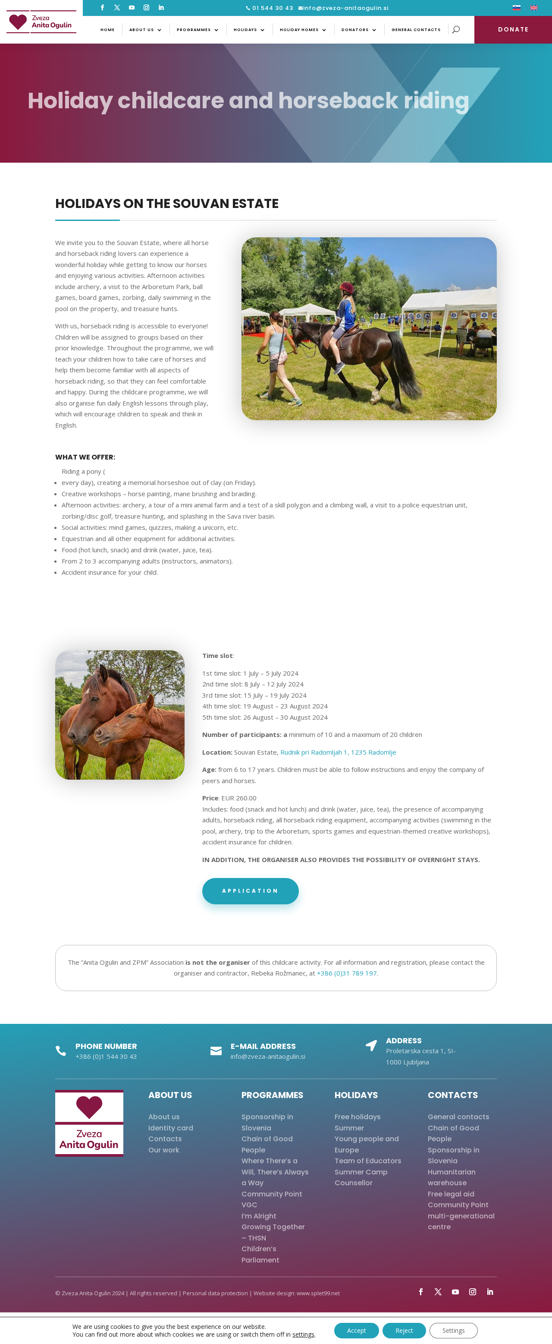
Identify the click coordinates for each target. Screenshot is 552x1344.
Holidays (245, 29)
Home (107, 29)
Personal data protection (215, 1293)
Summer (349, 1128)
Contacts (165, 1139)
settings (303, 1334)
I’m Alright (259, 1216)
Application (250, 890)
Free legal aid (451, 1194)
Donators (355, 29)
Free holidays (358, 1117)
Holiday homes (299, 29)
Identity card (170, 1128)
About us (141, 29)
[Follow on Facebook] (102, 7)
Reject (404, 1330)
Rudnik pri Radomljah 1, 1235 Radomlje (338, 752)
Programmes (194, 29)
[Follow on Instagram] (146, 7)
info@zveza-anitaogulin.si (346, 8)
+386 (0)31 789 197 (347, 973)
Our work (163, 1150)
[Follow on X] (117, 7)
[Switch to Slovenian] (517, 9)
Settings (453, 1330)
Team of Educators (368, 1161)
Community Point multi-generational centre (461, 1216)
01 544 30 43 (272, 8)
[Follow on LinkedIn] (161, 7)
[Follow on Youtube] (132, 7)
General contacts (416, 29)
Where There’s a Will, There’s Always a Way (275, 1172)
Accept (356, 1330)
